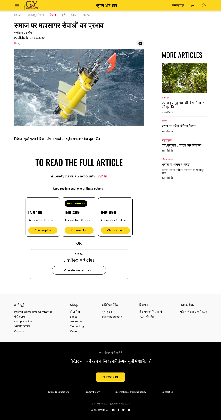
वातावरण (165, 97)
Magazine (76, 321)
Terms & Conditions (58, 391)
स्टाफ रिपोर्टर (167, 112)
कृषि (63, 15)
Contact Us (167, 391)
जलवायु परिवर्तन (36, 15)
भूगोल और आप (106, 5)
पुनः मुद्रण (107, 311)
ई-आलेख (75, 311)
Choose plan (43, 230)
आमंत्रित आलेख (22, 326)
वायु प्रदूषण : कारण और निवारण (181, 145)
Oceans (75, 331)
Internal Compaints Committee (33, 311)
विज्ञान (53, 15)
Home (18, 15)
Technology (77, 326)
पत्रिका (86, 15)
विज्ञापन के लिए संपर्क (151, 311)
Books (73, 316)
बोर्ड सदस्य (19, 316)
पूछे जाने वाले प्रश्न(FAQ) (193, 311)
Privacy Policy (92, 391)
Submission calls (112, 316)
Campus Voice (23, 321)
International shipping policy (130, 391)
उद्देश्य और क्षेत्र (146, 316)
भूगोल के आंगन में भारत (176, 164)
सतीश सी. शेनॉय (23, 32)
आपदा (74, 15)
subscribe (110, 377)
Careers (19, 331)
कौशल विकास (167, 159)
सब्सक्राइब (178, 5)
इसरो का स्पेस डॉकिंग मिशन (178, 126)
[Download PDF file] (140, 43)
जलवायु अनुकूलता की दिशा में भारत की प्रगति (183, 105)
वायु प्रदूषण (167, 139)
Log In (101, 176)
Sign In (193, 5)
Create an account (79, 270)
